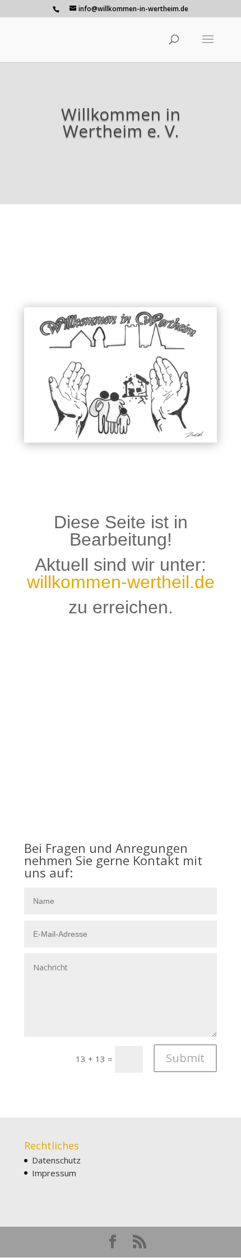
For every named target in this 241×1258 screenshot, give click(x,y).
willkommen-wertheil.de (121, 582)
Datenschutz (56, 1160)
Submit (185, 1057)
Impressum (54, 1173)
